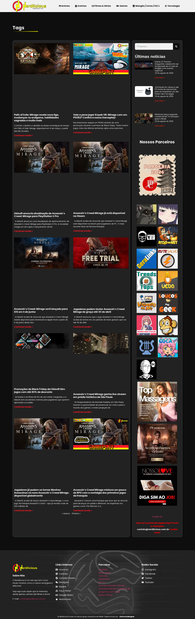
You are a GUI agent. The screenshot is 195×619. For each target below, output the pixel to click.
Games (123, 5)
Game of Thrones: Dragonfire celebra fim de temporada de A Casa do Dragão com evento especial (166, 66)
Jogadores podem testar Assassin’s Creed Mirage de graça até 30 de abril (99, 310)
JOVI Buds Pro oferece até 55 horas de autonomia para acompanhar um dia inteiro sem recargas (167, 90)
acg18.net (157, 516)
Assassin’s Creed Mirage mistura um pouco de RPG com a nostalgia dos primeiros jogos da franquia (99, 492)
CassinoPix (104, 579)
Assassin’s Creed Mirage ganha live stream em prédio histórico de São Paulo (99, 395)
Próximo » (76, 513)
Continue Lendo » (23, 135)
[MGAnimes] (168, 214)
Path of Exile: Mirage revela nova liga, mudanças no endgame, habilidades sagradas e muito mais (36, 117)
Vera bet (103, 575)
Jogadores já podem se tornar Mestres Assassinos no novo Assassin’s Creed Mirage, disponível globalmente (41, 492)
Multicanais (105, 572)
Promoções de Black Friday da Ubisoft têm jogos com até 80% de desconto (39, 390)
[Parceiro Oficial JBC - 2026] (157, 174)
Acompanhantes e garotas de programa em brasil (114, 590)
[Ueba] (168, 281)
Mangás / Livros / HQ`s (147, 5)
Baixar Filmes (105, 595)
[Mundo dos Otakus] (147, 325)
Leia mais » (160, 77)
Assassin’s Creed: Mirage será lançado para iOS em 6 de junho (41, 310)
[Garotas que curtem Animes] (168, 347)
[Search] (176, 46)
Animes (65, 5)
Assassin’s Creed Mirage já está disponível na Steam (99, 214)
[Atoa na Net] (168, 237)
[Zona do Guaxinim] (147, 214)
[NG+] (168, 370)
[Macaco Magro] (168, 325)
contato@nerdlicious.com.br (32, 598)
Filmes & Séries (102, 5)
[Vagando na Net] (147, 303)
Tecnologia (173, 5)
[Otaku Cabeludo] (147, 370)
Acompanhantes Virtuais (112, 585)
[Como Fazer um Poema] (147, 347)
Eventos (81, 5)
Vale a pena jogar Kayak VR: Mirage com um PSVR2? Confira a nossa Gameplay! (100, 116)
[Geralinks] (147, 259)
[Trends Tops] (147, 281)
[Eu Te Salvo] (168, 259)
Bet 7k (102, 582)
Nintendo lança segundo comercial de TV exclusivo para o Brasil (167, 116)
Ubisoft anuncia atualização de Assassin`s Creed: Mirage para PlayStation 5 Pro (39, 215)
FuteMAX (103, 569)
